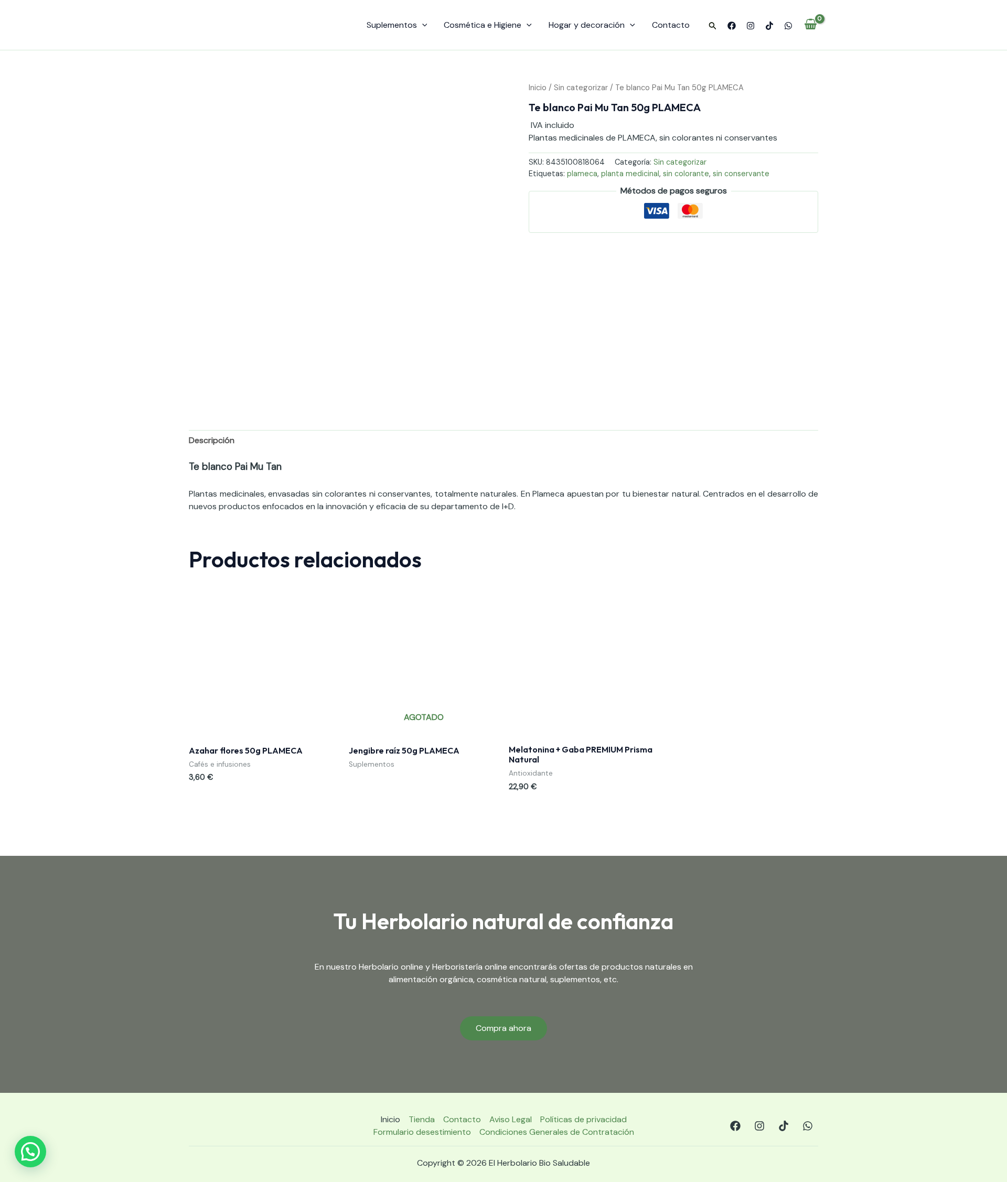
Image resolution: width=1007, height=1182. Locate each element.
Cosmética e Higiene (482, 24)
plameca (582, 173)
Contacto (671, 24)
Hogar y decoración (587, 24)
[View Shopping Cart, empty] (810, 25)
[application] (422, 25)
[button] (713, 26)
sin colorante (686, 173)
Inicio (538, 87)
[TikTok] (769, 26)
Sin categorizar (581, 87)
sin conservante (741, 173)
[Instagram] (750, 26)
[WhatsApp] (788, 26)
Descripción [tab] (211, 440)
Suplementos (392, 24)
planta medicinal (630, 173)
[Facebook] (731, 26)
